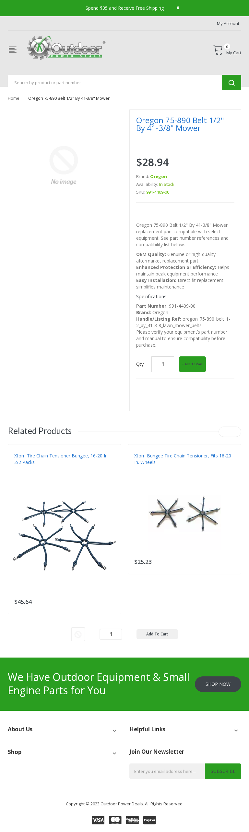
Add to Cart (194, 364)
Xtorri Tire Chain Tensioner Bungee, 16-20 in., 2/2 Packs (62, 459)
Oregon (158, 176)
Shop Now (218, 684)
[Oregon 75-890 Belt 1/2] (78, 634)
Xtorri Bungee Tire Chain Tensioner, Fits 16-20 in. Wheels (182, 459)
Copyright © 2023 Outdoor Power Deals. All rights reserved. (125, 804)
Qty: (140, 364)
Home (13, 98)
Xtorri (21, 475)
